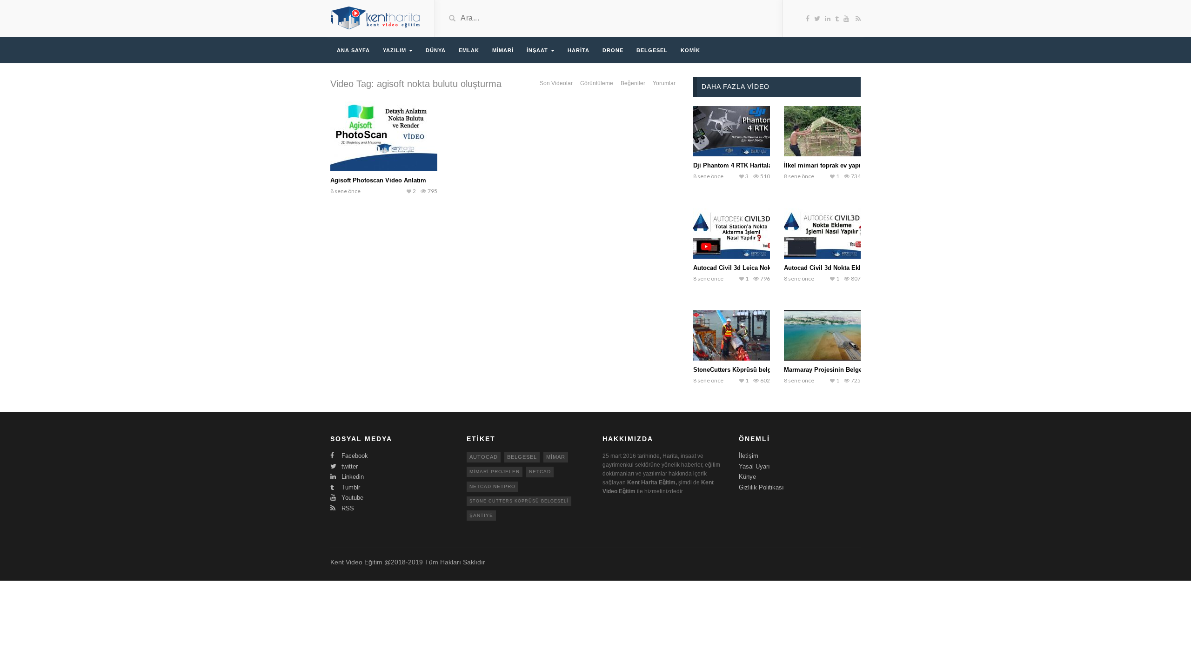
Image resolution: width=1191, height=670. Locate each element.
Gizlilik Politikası (761, 487)
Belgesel (652, 50)
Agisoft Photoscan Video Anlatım (378, 180)
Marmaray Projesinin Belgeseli (828, 369)
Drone (612, 50)
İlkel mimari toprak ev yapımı (826, 165)
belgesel (522, 457)
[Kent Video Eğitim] (375, 17)
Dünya (436, 50)
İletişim (748, 455)
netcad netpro (492, 486)
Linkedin (352, 476)
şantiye (481, 515)
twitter (349, 466)
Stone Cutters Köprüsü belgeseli (519, 501)
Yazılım (395, 50)
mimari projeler (494, 471)
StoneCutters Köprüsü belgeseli (739, 369)
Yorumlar (664, 83)
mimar (555, 457)
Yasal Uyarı (754, 466)
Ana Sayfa (353, 50)
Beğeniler (633, 83)
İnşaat (538, 50)
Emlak (469, 50)
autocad (483, 457)
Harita (578, 50)
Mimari (503, 50)
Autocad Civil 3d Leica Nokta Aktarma (747, 267)
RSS (347, 508)
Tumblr (350, 487)
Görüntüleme (596, 83)
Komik (690, 50)
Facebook (354, 455)
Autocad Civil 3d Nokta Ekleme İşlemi (838, 267)
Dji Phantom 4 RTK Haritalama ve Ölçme (751, 165)
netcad (540, 471)
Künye (747, 476)
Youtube (351, 497)
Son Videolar (556, 83)
